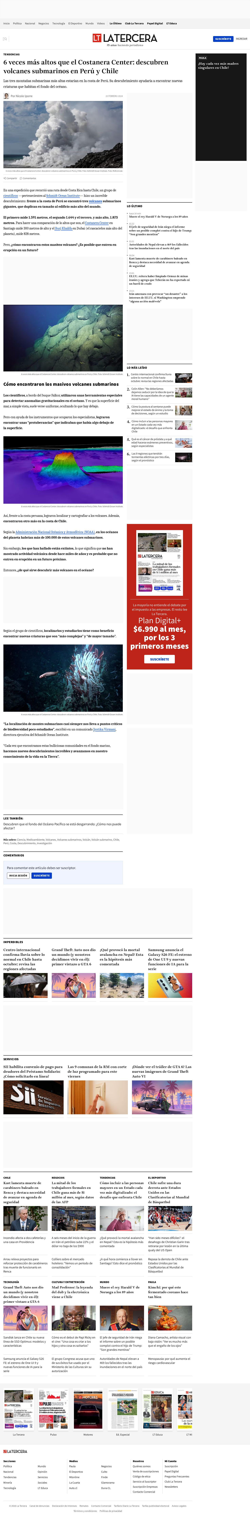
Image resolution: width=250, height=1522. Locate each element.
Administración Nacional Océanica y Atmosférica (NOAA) (55, 532)
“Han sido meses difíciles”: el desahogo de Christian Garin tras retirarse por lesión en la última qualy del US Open (168, 1244)
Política (17, 23)
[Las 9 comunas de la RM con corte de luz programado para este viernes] (98, 1097)
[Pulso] (53, 1429)
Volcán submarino (101, 839)
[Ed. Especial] (122, 1429)
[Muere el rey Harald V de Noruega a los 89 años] (122, 1318)
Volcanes (51, 839)
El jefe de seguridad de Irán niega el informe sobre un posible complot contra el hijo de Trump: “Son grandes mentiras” (160, 231)
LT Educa (171, 23)
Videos (101, 23)
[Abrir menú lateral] (6, 39)
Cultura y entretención (68, 1282)
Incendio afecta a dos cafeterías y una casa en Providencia (24, 1240)
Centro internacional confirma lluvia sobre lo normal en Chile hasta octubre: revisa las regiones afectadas (152, 378)
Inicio (6, 23)
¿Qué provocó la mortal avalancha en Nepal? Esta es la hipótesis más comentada (121, 957)
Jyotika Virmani (104, 729)
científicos (10, 196)
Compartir (12, 178)
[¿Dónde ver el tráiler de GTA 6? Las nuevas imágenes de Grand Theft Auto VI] (162, 1097)
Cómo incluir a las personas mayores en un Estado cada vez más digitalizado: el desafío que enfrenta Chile (152, 426)
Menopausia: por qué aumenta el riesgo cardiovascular (169, 1361)
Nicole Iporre (24, 96)
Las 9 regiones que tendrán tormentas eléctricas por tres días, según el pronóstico (151, 457)
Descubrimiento (27, 843)
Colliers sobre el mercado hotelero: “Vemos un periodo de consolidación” (72, 1263)
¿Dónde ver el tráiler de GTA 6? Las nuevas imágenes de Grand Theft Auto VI (161, 1072)
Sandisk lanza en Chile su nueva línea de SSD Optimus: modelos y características (24, 1341)
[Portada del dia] (159, 594)
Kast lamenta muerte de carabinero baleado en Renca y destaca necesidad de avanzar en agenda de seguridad (159, 262)
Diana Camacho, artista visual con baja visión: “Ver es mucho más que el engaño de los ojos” (169, 1341)
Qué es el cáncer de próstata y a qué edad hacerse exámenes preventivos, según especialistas (152, 442)
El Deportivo (75, 23)
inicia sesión (18, 875)
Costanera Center (97, 223)
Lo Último (116, 23)
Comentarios (29, 178)
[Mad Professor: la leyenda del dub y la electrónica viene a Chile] (74, 1318)
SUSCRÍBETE (159, 659)
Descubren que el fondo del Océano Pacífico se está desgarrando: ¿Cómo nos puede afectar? (62, 826)
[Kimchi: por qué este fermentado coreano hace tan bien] (170, 1318)
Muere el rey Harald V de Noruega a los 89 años (158, 217)
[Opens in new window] (88, 1429)
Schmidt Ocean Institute (63, 196)
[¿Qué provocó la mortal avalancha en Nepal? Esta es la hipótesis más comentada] (122, 985)
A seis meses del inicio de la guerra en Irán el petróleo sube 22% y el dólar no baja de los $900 (74, 1242)
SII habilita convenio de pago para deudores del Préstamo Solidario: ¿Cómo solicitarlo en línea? (33, 1072)
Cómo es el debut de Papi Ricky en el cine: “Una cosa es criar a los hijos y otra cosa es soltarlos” (73, 1341)
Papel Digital (155, 23)
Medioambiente (36, 839)
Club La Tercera (134, 23)
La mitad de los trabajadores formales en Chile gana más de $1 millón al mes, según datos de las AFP (73, 1193)
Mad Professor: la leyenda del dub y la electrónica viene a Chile (72, 1292)
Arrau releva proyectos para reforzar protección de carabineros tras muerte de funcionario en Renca (25, 1265)
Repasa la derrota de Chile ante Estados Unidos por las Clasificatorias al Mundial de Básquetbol (168, 1265)
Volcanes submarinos (69, 839)
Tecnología (58, 23)
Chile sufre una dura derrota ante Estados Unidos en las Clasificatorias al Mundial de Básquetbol (168, 1193)
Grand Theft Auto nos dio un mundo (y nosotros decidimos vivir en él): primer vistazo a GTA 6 (74, 957)
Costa (13, 843)
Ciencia (21, 839)
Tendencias (11, 54)
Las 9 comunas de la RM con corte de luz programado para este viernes (97, 1072)
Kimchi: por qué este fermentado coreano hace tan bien (168, 1292)
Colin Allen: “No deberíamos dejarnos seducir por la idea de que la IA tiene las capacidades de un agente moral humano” (152, 394)
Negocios (43, 23)
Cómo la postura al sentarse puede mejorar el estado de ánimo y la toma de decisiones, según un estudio (152, 410)
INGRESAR (241, 38)
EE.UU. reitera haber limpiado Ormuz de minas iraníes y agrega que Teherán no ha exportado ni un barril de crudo (159, 280)
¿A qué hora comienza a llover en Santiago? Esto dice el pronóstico (121, 1261)
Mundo (90, 23)
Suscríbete (43, 875)
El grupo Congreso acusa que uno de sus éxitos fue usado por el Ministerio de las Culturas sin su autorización (73, 1365)
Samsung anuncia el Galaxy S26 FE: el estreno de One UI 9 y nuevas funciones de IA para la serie (170, 959)
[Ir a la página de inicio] (125, 39)
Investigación (44, 843)
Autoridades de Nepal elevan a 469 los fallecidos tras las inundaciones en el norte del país (158, 246)
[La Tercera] (18, 1429)
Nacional (30, 23)
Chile (116, 839)
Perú (6, 843)
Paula (152, 1282)
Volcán (86, 839)
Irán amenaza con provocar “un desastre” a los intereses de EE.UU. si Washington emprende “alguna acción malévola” (158, 298)
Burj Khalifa (63, 228)
